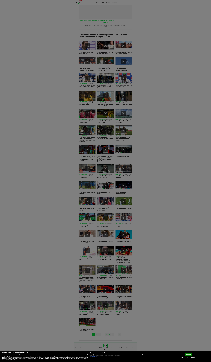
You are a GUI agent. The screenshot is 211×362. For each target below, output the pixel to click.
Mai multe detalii (36, 355)
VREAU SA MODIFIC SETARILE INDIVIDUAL (188, 357)
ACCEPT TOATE (188, 354)
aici (78, 357)
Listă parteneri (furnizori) (93, 356)
